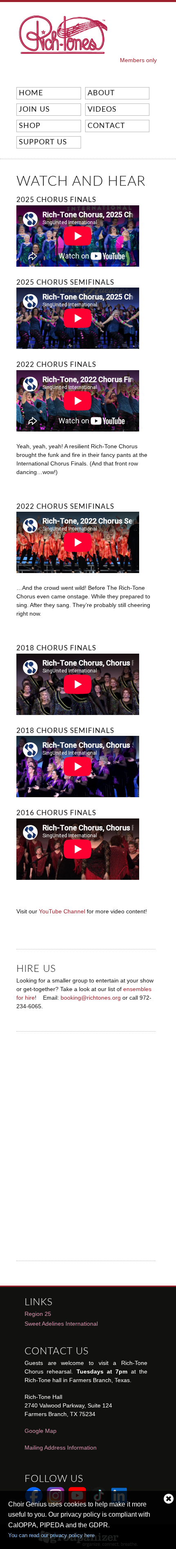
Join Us (34, 109)
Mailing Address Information (61, 1447)
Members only (138, 60)
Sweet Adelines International (61, 1323)
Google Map (40, 1431)
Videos (101, 110)
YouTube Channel (62, 911)
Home (31, 93)
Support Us (41, 143)
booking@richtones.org (91, 997)
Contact (106, 126)
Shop (30, 126)
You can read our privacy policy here (51, 1535)
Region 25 (38, 1314)
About (100, 94)
